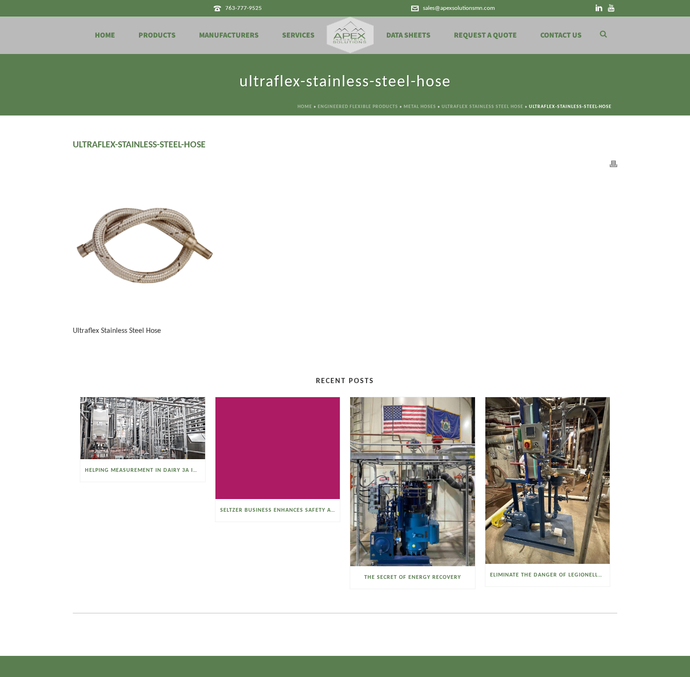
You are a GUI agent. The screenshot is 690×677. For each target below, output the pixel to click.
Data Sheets (408, 35)
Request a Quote (485, 35)
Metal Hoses (420, 106)
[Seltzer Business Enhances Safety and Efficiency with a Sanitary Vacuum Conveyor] (277, 448)
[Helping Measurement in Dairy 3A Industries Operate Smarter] (142, 428)
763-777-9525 (243, 8)
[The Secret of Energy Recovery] (412, 481)
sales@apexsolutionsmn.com (459, 8)
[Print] (613, 164)
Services (298, 35)
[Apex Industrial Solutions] (350, 35)
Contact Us (561, 35)
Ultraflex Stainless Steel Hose (482, 106)
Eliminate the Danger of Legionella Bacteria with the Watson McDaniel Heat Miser (550, 575)
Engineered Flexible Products (358, 106)
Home (105, 35)
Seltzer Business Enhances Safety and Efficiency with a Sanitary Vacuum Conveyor (280, 510)
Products (157, 35)
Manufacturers (229, 35)
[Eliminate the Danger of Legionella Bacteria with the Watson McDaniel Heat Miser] (547, 480)
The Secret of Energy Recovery (412, 577)
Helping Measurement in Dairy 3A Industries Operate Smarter (145, 470)
